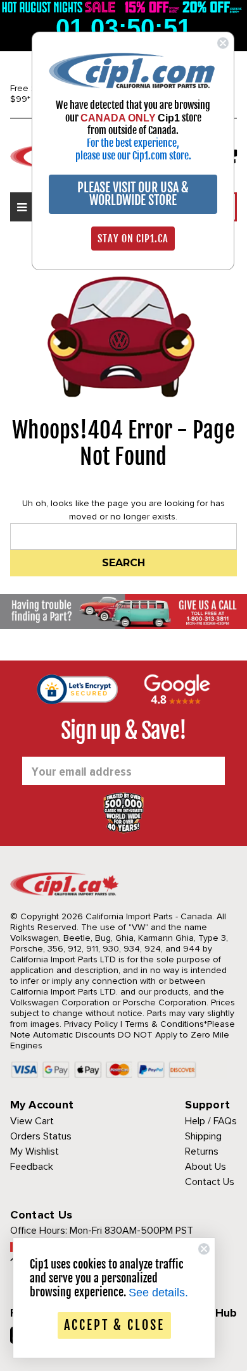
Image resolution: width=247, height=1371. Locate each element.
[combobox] (124, 536)
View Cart (32, 1121)
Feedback (31, 1166)
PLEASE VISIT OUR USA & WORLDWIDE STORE (133, 194)
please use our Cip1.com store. (133, 155)
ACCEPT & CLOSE (114, 1325)
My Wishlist (34, 1151)
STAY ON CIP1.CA (133, 238)
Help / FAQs (211, 1121)
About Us (205, 1166)
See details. (158, 1292)
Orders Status (41, 1136)
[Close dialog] (223, 43)
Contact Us (209, 1182)
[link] (133, 70)
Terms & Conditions (164, 1024)
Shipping (203, 1136)
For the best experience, (133, 143)
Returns (201, 1151)
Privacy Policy (91, 1024)
